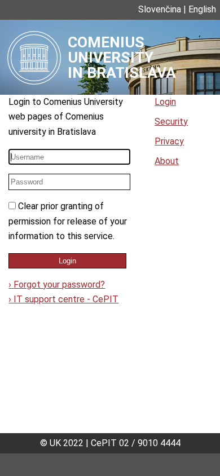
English (202, 9)
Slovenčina (159, 9)
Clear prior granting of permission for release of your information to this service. (67, 221)
